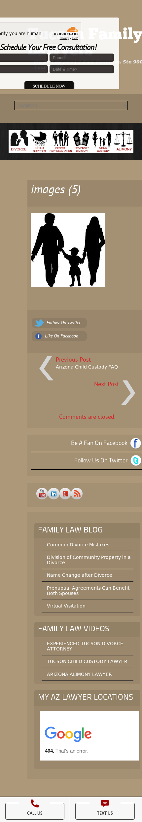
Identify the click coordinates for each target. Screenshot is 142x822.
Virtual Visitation (66, 605)
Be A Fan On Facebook (99, 443)
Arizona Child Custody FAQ (87, 367)
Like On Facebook (61, 336)
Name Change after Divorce (79, 575)
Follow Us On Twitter (100, 461)
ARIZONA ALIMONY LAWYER (79, 674)
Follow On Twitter (64, 323)
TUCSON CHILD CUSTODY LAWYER (87, 661)
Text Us (105, 813)
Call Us (35, 813)
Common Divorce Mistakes (78, 544)
